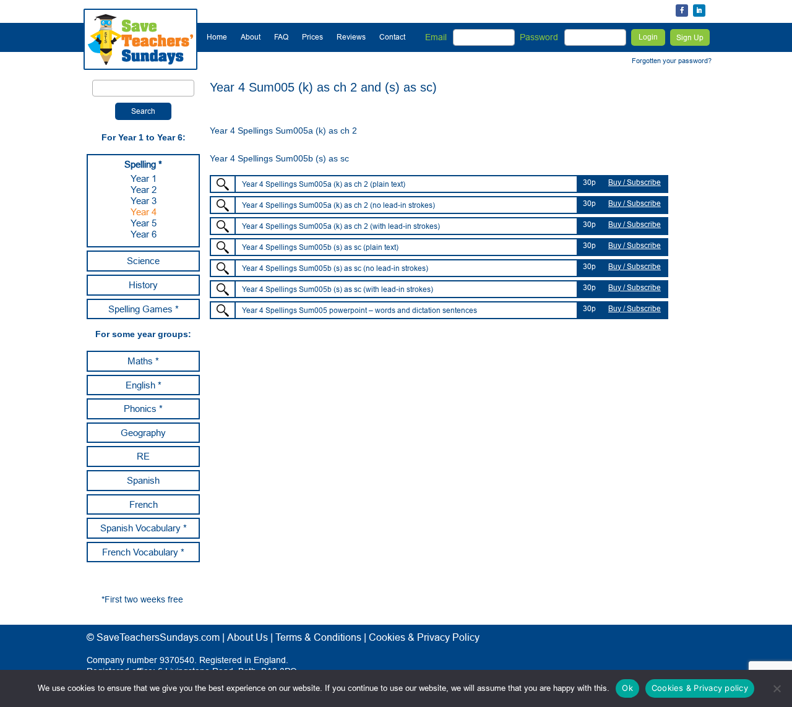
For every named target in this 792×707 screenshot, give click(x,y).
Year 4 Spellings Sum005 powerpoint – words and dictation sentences (359, 310)
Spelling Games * (143, 309)
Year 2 (144, 189)
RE (143, 456)
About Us (247, 637)
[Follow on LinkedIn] (699, 10)
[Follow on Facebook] (682, 10)
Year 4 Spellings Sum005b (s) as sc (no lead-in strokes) (335, 268)
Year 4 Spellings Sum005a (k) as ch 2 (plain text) (323, 184)
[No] (776, 688)
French (143, 504)
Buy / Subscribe (634, 182)
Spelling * (143, 164)
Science (143, 260)
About (250, 36)
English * (143, 385)
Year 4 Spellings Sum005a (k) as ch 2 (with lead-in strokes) (341, 226)
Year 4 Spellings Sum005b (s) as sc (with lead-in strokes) (337, 289)
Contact (392, 36)
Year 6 (144, 234)
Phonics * (143, 408)
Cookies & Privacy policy (700, 688)
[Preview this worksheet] (223, 184)
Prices (312, 36)
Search (143, 111)
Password (539, 37)
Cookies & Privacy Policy (424, 637)
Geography (143, 432)
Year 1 (144, 178)
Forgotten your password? (672, 60)
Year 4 (144, 212)
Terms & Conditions (318, 637)
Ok (627, 688)
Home (217, 36)
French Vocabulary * (143, 552)
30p (589, 182)
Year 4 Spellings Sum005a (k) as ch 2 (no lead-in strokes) (338, 205)
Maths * (143, 361)
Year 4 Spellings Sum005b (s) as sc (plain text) (320, 247)
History (143, 285)
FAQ (281, 36)
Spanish (143, 480)
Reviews (351, 36)
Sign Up (690, 37)
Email (436, 37)
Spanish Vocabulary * (143, 528)
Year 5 (144, 223)
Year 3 (144, 200)
